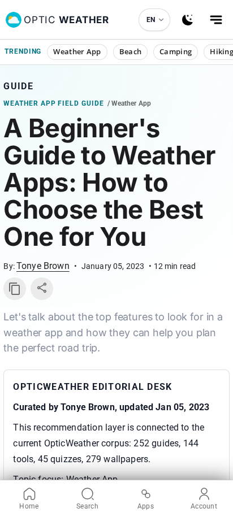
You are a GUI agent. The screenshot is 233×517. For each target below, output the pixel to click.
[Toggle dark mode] (187, 19)
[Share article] (42, 288)
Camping (175, 51)
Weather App (77, 51)
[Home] (13, 20)
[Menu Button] (216, 19)
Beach (130, 51)
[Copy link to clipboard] (14, 288)
